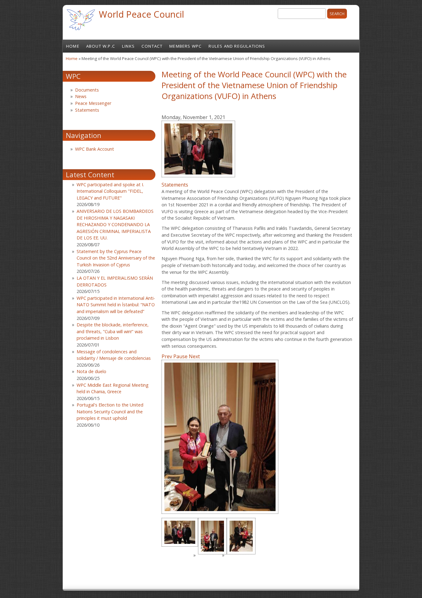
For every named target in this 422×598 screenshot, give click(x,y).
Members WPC (185, 46)
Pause (180, 356)
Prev (167, 356)
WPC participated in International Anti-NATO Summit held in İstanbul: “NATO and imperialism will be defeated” (116, 304)
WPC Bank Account (94, 149)
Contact (151, 46)
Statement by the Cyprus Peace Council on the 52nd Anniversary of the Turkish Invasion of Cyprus (116, 258)
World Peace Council (141, 14)
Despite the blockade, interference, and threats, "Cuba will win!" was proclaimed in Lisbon (113, 331)
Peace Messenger (93, 103)
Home (72, 46)
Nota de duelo (91, 371)
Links (128, 46)
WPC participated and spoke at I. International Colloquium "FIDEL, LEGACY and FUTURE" (110, 191)
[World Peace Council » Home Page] (81, 31)
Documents (87, 90)
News (81, 96)
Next (194, 356)
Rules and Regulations (237, 46)
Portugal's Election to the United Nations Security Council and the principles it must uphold (110, 411)
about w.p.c (100, 46)
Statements (175, 184)
